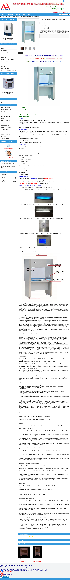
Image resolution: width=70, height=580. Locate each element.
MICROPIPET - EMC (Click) (6, 165)
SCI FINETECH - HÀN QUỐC (6, 127)
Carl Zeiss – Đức (4, 129)
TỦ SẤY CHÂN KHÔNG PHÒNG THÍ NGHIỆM (8, 93)
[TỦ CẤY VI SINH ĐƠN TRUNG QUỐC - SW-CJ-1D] (28, 32)
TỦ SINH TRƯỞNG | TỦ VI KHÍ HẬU (7, 59)
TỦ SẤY (2, 48)
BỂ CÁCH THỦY (4, 57)
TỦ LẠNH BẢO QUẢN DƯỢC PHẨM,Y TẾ (8, 70)
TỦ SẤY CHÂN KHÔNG (5, 55)
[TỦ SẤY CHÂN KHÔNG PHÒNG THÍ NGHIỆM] (8, 83)
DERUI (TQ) (3, 118)
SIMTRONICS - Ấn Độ (5, 125)
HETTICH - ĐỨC (4, 136)
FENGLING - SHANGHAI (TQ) (6, 116)
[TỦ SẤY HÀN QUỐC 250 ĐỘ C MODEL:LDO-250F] (8, 29)
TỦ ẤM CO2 (3, 66)
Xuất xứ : (44, 27)
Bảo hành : (44, 28)
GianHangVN (68, 579)
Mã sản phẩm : (43, 25)
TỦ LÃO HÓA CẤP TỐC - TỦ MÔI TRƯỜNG (7, 102)
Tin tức (23, 14)
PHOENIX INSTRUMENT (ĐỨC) (6, 109)
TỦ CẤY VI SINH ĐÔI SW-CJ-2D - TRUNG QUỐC (24, 559)
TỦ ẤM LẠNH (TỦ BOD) (5, 61)
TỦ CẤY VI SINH (4, 50)
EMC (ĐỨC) (3, 111)
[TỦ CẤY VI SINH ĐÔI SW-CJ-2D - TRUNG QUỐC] (24, 552)
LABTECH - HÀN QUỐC (5, 138)
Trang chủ (3, 14)
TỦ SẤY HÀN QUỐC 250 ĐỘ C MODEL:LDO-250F (8, 39)
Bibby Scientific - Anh (5, 120)
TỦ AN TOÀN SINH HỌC (5, 68)
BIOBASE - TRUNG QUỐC (5, 134)
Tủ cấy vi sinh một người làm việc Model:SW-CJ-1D (37, 559)
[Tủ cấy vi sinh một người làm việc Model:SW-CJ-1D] (37, 552)
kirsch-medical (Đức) (5, 107)
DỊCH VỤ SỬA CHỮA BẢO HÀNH (14, 14)
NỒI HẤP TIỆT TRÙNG (5, 52)
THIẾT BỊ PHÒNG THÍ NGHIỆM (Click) (8, 163)
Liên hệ (28, 14)
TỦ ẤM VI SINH (3, 46)
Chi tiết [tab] (20, 52)
